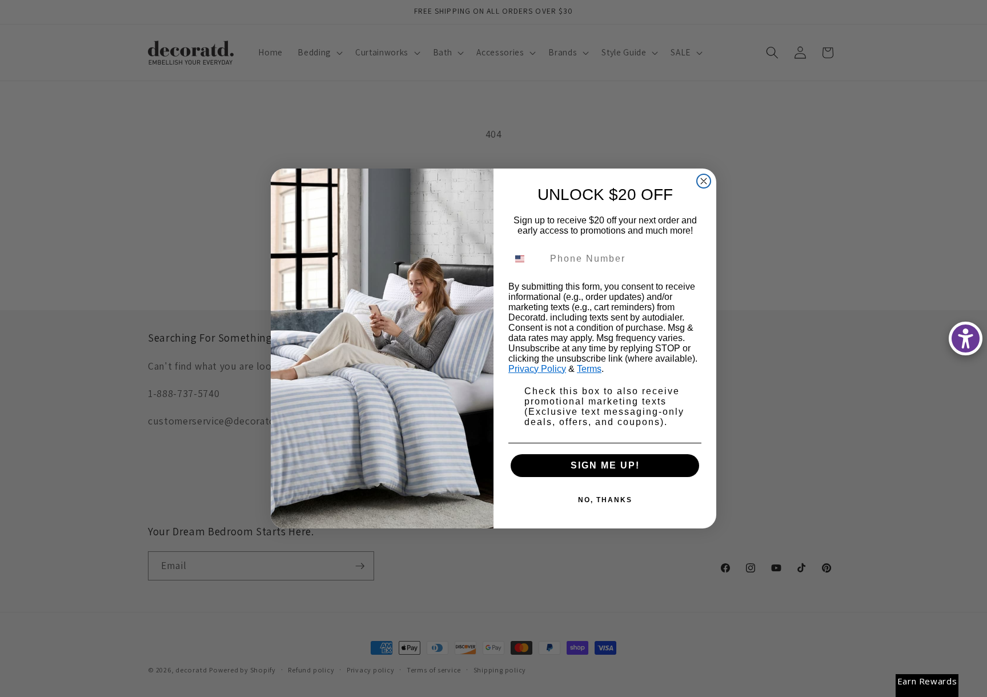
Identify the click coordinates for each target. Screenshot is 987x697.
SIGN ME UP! (605, 465)
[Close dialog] (704, 181)
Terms (589, 369)
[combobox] (526, 259)
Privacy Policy (537, 369)
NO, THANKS (605, 500)
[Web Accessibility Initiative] (965, 338)
